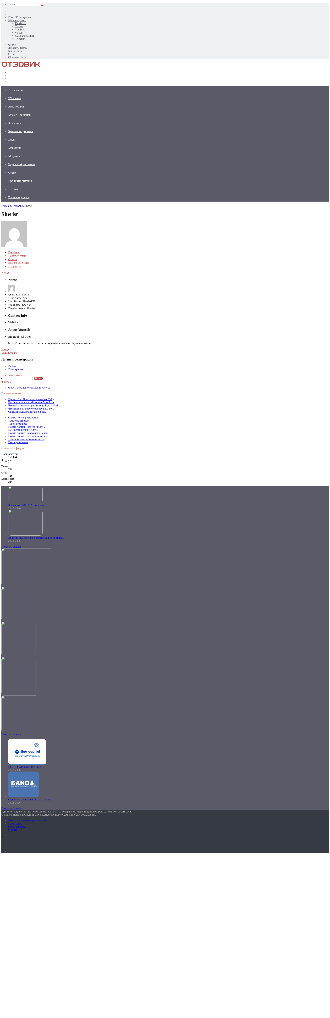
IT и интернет (16, 90)
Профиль (14, 252)
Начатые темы (17, 255)
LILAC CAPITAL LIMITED (24, 766)
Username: (14, 294)
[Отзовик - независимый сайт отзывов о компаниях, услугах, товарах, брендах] (21, 66)
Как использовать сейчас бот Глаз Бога (31, 402)
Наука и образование (21, 164)
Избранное (15, 266)
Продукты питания (20, 180)
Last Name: (15, 301)
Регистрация (15, 369)
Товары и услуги (18, 197)
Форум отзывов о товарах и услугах (29, 387)
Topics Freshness (17, 423)
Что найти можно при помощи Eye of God (33, 405)
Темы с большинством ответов (26, 439)
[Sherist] (14, 246)
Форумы (18, 205)
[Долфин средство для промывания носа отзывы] (25, 534)
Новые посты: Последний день (26, 426)
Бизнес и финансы (19, 114)
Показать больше (11, 546)
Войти (12, 366)
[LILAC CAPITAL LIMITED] (27, 763)
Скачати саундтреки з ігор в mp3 (27, 411)
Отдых (12, 172)
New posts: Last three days (22, 429)
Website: (13, 322)
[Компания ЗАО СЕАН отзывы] (25, 501)
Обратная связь (17, 57)
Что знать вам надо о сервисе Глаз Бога (31, 408)
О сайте (12, 54)
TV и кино (14, 98)
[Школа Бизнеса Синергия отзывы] (19, 731)
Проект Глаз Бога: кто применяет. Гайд (31, 399)
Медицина (14, 156)
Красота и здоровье (20, 131)
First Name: (15, 298)
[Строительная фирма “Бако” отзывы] (23, 796)
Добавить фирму (17, 47)
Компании (14, 123)
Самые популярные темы (23, 417)
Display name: (17, 308)
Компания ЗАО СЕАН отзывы (26, 505)
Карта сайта (15, 51)
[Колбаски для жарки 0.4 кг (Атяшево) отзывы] (27, 585)
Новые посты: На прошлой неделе (28, 433)
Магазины (14, 147)
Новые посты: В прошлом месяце (28, 436)
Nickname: (14, 304)
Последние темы (18, 442)
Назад (5, 272)
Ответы (12, 259)
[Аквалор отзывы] (18, 693)
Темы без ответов (18, 420)
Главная (6, 205)
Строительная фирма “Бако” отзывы (29, 799)
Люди (11, 139)
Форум (12, 44)
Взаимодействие (18, 262)
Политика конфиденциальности (27, 820)
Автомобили (16, 106)
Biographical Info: (19, 336)
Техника (13, 189)
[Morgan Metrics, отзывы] (34, 620)
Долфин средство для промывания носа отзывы (36, 537)
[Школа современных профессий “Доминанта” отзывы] (18, 655)
